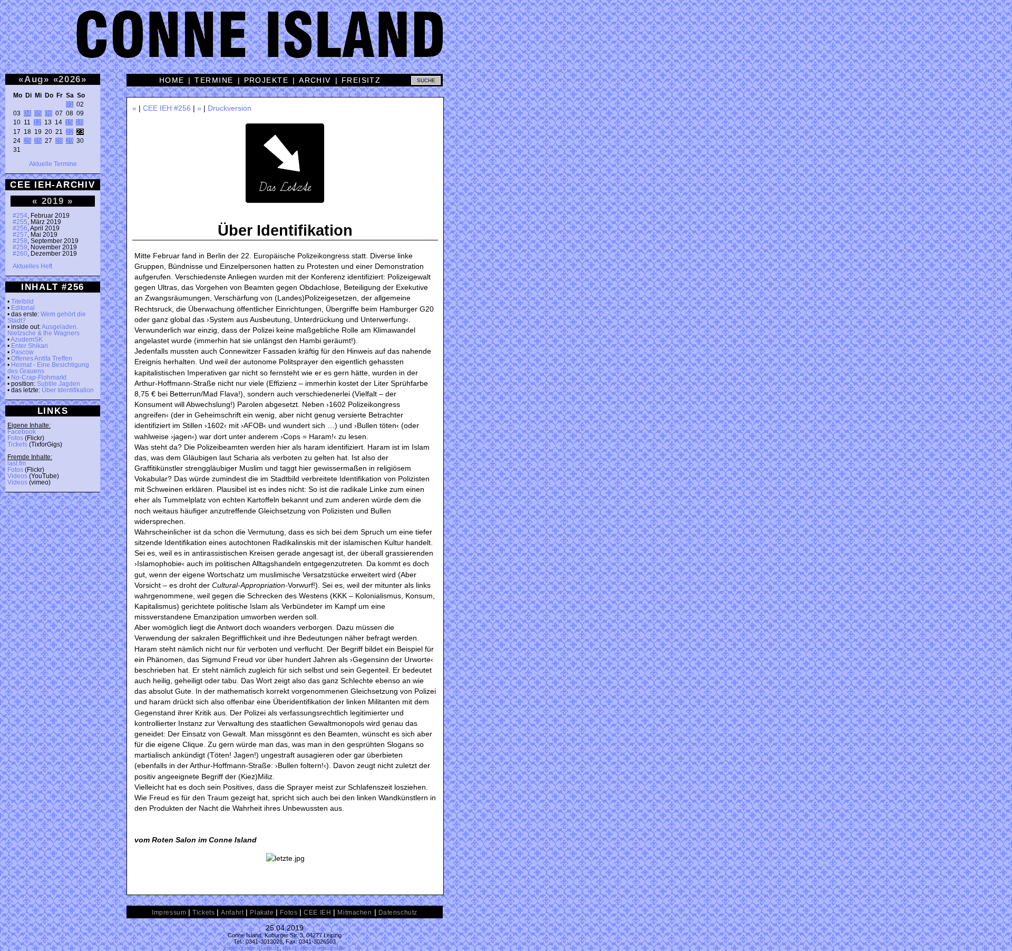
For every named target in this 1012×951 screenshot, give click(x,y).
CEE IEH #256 (167, 108)
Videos (17, 476)
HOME (171, 80)
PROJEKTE (266, 80)
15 (69, 122)
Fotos (15, 438)
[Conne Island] (506, 42)
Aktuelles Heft (32, 266)
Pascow (22, 352)
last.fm (16, 463)
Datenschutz (397, 912)
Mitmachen (354, 912)
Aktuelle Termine (53, 164)
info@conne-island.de (251, 948)
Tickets (17, 444)
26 (38, 141)
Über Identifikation (68, 390)
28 (59, 141)
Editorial (23, 308)
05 (38, 113)
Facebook (21, 432)
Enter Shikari (29, 346)
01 (69, 104)
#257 (20, 234)
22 (69, 132)
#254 (20, 215)
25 (27, 141)
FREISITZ (361, 80)
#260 (20, 253)
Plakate (262, 912)
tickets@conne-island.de (314, 948)
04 (27, 113)
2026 (70, 79)
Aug (34, 79)
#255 (20, 222)
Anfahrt (232, 912)
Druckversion (229, 108)
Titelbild (22, 301)
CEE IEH (317, 912)
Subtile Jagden (58, 384)
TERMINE (213, 80)
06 (48, 113)
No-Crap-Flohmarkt (38, 377)
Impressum (169, 912)
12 (37, 122)
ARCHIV (315, 80)
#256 (20, 228)
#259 (20, 247)
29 (69, 141)
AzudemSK (27, 339)
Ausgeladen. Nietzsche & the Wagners (43, 330)
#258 (20, 241)
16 (79, 122)
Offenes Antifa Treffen (41, 358)
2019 (53, 201)
